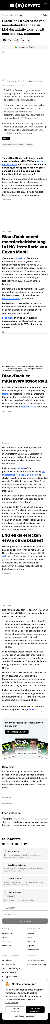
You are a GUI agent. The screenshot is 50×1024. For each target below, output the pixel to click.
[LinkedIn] (23, 40)
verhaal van (20, 258)
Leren (29, 937)
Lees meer (7, 317)
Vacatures (6, 945)
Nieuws (30, 933)
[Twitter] (10, 40)
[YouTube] (4, 40)
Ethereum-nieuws (9, 972)
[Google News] (25, 844)
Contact (5, 937)
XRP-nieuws (7, 960)
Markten (18, 15)
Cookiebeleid (11, 1002)
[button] (25, 854)
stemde (5, 393)
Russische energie (11, 298)
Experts (30, 945)
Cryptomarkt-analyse (11, 968)
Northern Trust (28, 406)
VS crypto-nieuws (9, 976)
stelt (4, 556)
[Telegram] (16, 40)
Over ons (6, 941)
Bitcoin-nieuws (8, 964)
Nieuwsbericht (8, 15)
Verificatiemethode (35, 960)
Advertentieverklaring (36, 964)
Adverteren (7, 933)
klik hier (31, 709)
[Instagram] (29, 40)
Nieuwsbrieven (33, 949)
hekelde (21, 468)
